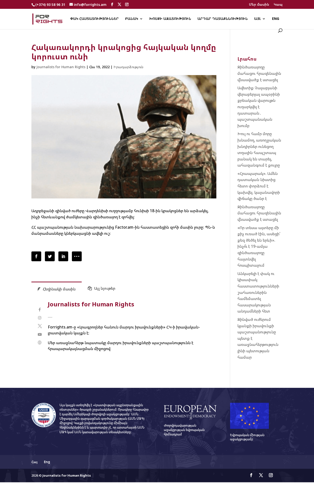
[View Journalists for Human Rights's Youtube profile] (39, 334)
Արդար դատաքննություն (222, 19)
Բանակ (131, 19)
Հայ (34, 461)
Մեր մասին (259, 5)
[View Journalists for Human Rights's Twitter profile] (39, 326)
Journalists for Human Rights (60, 67)
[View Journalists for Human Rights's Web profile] (39, 342)
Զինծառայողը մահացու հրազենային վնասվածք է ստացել (259, 73)
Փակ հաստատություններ (94, 19)
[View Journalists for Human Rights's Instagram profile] (39, 317)
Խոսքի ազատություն (170, 19)
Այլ (257, 19)
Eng (275, 19)
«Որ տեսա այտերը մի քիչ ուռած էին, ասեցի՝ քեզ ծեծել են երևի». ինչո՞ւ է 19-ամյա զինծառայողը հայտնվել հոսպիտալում (258, 246)
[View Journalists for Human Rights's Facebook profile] (39, 309)
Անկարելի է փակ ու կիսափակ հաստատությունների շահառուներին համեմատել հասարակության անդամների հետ (258, 292)
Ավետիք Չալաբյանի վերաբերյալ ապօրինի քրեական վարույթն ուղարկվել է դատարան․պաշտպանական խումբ (258, 106)
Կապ (278, 5)
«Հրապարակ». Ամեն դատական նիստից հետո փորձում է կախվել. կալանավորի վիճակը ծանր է (258, 186)
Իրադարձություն (128, 67)
